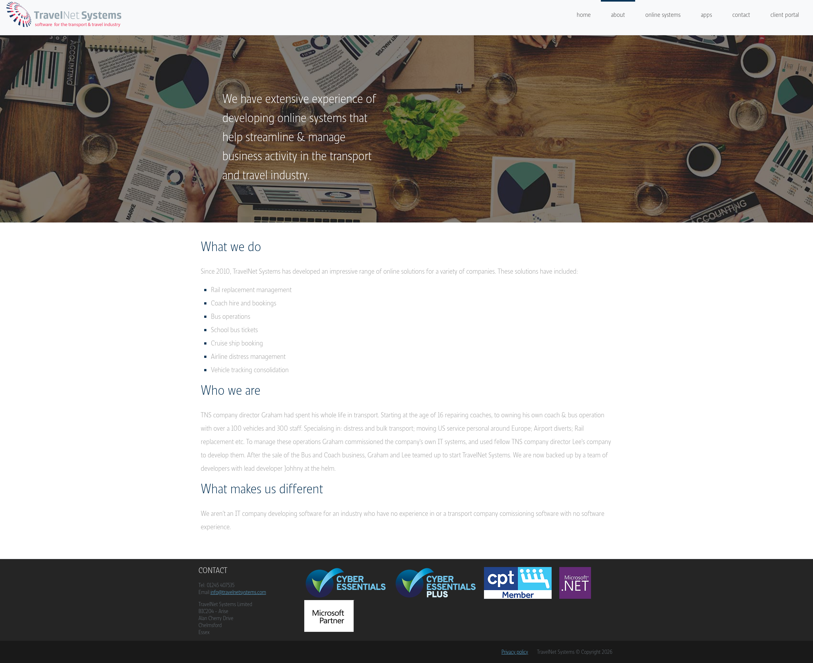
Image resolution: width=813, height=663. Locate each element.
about (618, 15)
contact (741, 15)
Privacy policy (514, 651)
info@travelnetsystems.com (238, 592)
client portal (784, 15)
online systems (663, 15)
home (584, 15)
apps (706, 15)
